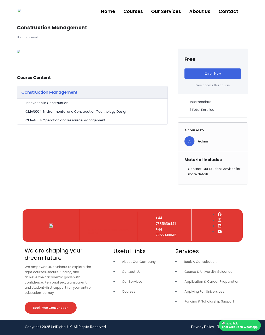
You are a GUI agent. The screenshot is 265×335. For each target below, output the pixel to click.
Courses (133, 11)
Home (108, 11)
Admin (204, 141)
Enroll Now (213, 73)
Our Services (166, 11)
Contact (228, 11)
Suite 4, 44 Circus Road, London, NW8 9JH (108, 231)
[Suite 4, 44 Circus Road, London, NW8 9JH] (92, 222)
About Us (199, 11)
